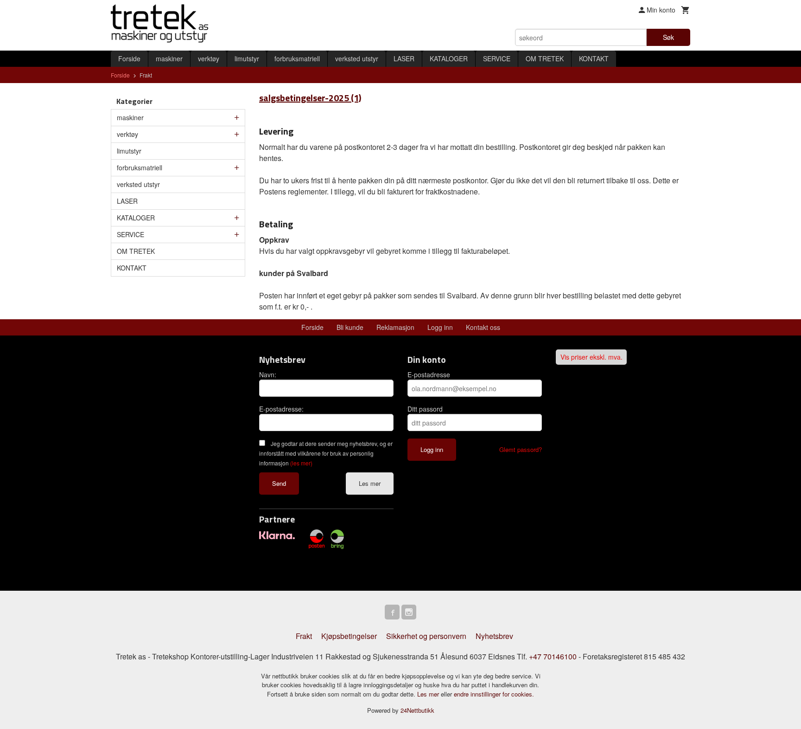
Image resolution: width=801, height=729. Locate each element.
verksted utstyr (356, 58)
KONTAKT (594, 58)
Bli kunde (350, 327)
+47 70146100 (553, 656)
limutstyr (247, 58)
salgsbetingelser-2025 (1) (310, 97)
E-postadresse (428, 374)
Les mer (370, 483)
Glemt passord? (520, 449)
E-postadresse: (281, 408)
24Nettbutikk (417, 710)
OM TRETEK (545, 58)
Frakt (304, 636)
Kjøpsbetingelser (349, 636)
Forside (129, 58)
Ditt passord (425, 408)
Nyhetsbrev (494, 636)
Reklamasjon (395, 327)
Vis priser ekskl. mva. (591, 357)
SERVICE (496, 58)
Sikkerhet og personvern (426, 636)
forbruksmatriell (297, 58)
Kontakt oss (483, 327)
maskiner (169, 58)
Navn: (267, 374)
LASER (404, 58)
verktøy (208, 58)
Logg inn (440, 327)
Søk (668, 37)
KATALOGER (449, 58)
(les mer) (301, 463)
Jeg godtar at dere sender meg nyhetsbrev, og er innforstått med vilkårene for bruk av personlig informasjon (326, 453)
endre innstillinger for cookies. (494, 694)
